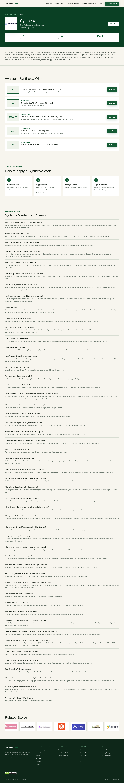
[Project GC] (86, 726)
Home (6, 14)
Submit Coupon (112, 3)
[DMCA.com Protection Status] (11, 773)
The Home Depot (41, 750)
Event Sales (59, 3)
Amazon (38, 761)
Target (38, 755)
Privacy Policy (106, 753)
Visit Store (113, 24)
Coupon (11, 3)
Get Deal (112, 89)
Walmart (38, 753)
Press (81, 758)
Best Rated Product (64, 753)
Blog (100, 3)
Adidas (38, 764)
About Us (82, 750)
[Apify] (103, 726)
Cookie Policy (106, 758)
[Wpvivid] (35, 726)
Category (48, 3)
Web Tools (12, 14)
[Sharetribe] (52, 726)
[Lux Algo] (69, 726)
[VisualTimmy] (18, 726)
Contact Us (83, 753)
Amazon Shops (73, 3)
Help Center (83, 755)
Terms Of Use (106, 750)
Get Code (112, 117)
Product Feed (62, 750)
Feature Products (88, 3)
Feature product (63, 755)
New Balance (40, 758)
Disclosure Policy (107, 755)
